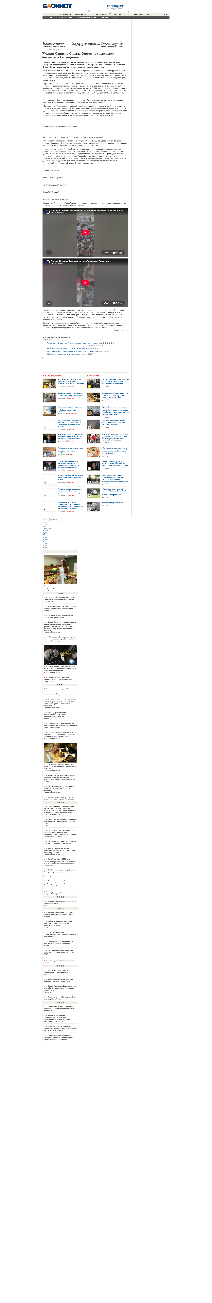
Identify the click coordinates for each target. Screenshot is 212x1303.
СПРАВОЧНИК (80, 14)
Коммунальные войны (87, 17)
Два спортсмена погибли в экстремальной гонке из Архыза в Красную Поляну (57, 883)
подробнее (59, 521)
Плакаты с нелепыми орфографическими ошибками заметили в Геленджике (60, 934)
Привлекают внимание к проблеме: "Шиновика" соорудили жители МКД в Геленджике (60, 599)
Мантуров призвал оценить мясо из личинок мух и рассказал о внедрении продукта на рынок (70, 436)
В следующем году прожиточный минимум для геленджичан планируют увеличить (59, 1008)
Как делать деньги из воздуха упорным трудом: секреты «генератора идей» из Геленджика (71, 381)
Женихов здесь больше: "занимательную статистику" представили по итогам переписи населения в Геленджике (70, 505)
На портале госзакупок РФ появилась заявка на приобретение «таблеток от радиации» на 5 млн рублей (60, 691)
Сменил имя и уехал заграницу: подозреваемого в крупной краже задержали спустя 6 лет (71, 409)
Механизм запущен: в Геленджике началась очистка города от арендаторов (72, 351)
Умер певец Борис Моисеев (112, 502)
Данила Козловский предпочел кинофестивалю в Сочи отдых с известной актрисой (58, 923)
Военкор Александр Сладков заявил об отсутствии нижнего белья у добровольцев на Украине (115, 463)
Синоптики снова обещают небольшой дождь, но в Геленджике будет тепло (58, 679)
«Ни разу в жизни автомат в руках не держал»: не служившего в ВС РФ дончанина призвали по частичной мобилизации (115, 437)
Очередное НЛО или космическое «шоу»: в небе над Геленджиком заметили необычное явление (60, 725)
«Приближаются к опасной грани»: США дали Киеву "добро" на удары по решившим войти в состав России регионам (115, 492)
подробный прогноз (49, 521)
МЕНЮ (52, 14)
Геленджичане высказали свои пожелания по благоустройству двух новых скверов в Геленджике (71, 491)
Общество (46, 50)
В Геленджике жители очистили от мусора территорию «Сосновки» (69, 348)
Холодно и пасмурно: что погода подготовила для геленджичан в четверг (70, 477)
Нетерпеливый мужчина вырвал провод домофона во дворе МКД (69, 346)
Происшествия (72, 413)
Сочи (46, 825)
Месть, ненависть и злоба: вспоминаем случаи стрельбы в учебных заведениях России (60, 850)
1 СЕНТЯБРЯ (101, 14)
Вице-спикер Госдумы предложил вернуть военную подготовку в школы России (59, 914)
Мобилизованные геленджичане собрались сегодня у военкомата (70, 394)
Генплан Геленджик (109, 17)
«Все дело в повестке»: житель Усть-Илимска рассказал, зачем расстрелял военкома (114, 422)
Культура (70, 454)
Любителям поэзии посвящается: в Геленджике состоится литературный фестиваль (71, 450)
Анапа (46, 781)
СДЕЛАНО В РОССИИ (141, 14)
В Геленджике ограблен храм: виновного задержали (64, 354)
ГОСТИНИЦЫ (119, 14)
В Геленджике (52, 375)
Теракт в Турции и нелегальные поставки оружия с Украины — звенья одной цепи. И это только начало (59, 734)
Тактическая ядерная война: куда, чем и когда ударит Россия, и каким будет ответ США (115, 395)
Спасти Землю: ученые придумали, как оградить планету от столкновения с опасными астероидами (60, 668)
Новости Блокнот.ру (52, 632)
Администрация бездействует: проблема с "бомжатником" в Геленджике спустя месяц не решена (69, 423)
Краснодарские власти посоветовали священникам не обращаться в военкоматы (56, 714)
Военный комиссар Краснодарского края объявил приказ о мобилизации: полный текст (60, 988)
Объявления (65, 14)
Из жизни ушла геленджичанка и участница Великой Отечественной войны (58, 943)
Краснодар (48, 610)
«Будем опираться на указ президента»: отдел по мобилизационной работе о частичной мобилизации (68, 464)
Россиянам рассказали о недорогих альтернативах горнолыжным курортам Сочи (60, 821)
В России (93, 375)
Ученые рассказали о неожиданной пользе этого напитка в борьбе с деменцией (59, 788)
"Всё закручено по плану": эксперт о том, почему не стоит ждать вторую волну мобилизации (115, 381)
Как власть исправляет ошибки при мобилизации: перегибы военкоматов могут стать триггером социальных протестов (115, 478)
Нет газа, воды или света (61, 17)
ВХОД (164, 14)
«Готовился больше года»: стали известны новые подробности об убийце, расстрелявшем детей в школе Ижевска (114, 450)
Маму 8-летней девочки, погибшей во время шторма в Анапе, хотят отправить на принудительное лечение (59, 777)
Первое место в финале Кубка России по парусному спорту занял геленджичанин (74, 343)
